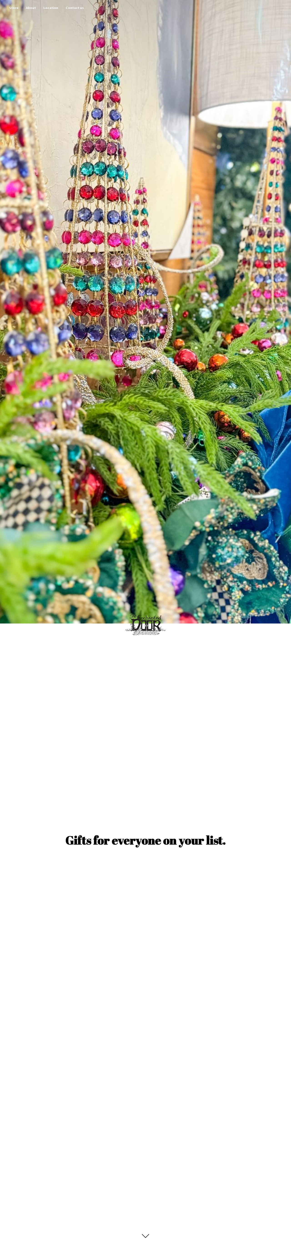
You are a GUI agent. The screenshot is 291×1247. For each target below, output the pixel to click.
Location (50, 7)
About (31, 7)
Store (13, 7)
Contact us (75, 7)
